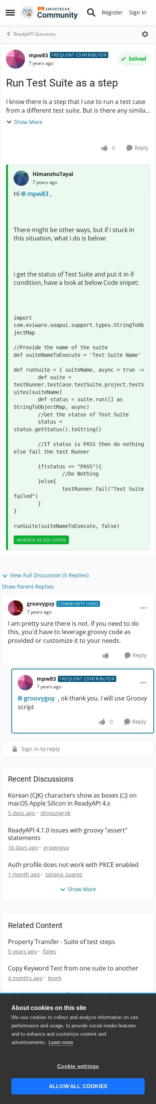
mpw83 (38, 55)
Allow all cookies (78, 1086)
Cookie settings (78, 1066)
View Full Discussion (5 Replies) (49, 575)
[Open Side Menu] (10, 12)
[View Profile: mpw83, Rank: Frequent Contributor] (15, 59)
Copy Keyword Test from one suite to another (73, 968)
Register (112, 12)
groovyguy (41, 603)
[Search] (91, 12)
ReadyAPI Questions (35, 34)
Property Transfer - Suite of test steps (61, 942)
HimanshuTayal (53, 173)
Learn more (60, 1042)
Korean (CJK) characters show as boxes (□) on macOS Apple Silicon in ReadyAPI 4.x (72, 799)
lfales (49, 951)
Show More (28, 122)
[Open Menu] (145, 34)
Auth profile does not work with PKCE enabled (73, 865)
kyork (54, 978)
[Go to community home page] (49, 12)
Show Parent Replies (28, 586)
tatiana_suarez (64, 874)
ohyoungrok (55, 813)
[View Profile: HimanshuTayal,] (21, 178)
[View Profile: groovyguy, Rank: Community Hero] (15, 608)
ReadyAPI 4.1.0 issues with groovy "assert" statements (67, 834)
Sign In (138, 12)
